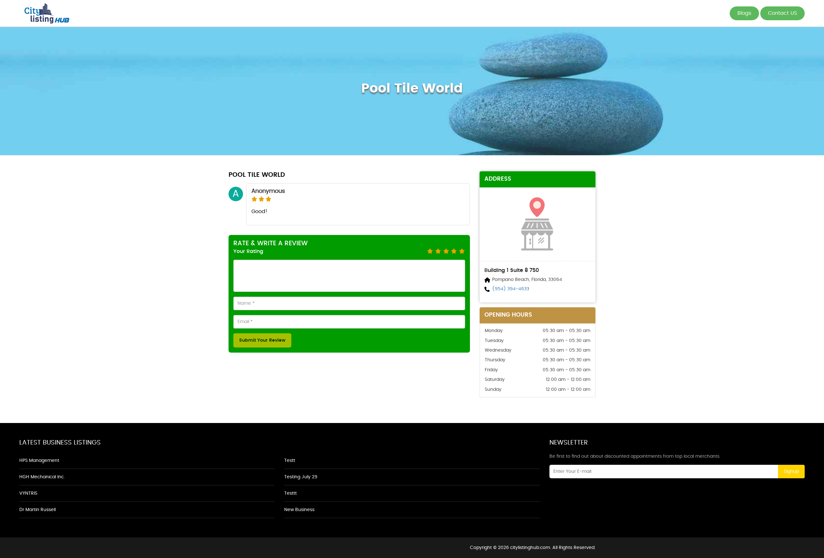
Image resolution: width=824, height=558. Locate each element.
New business (299, 510)
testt (289, 460)
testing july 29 (300, 477)
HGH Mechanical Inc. (42, 477)
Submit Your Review (262, 340)
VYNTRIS (28, 493)
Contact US (782, 13)
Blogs (744, 13)
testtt (290, 493)
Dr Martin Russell (37, 510)
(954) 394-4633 (510, 289)
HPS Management (39, 460)
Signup (791, 471)
